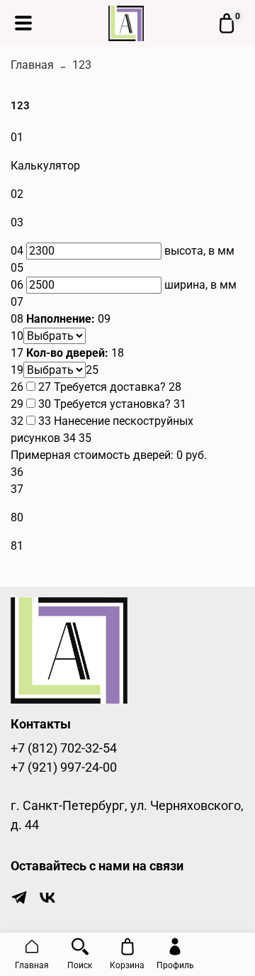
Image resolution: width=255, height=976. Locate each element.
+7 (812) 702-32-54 (64, 748)
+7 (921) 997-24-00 (64, 767)
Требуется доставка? (110, 387)
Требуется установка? (112, 404)
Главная (32, 65)
